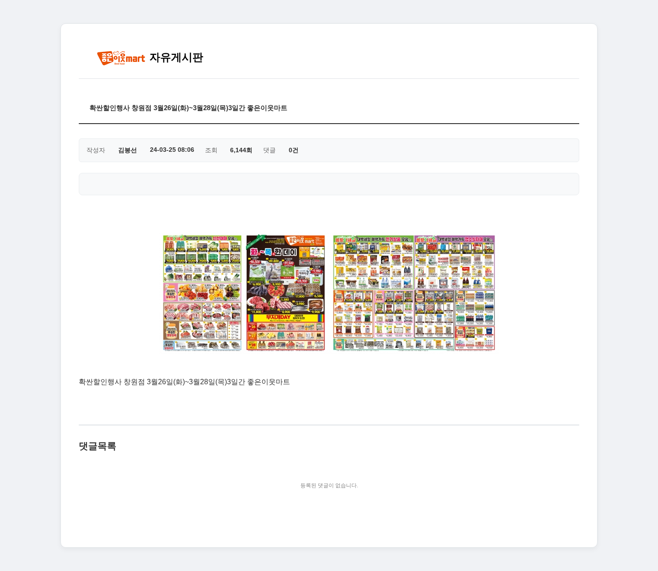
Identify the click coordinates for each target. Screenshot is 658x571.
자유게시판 (174, 57)
